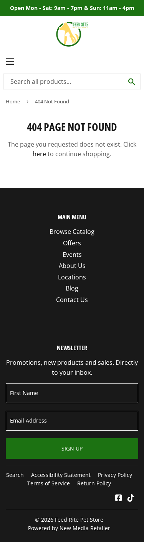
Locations (72, 277)
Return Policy (94, 483)
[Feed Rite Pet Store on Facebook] (118, 498)
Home (13, 101)
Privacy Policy (115, 474)
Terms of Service (48, 483)
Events (72, 254)
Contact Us (72, 299)
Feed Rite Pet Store (79, 519)
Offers (72, 243)
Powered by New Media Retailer (69, 528)
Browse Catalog (72, 231)
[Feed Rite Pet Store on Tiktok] (130, 498)
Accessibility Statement (61, 474)
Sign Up (72, 448)
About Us (72, 265)
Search (15, 474)
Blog (72, 288)
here (39, 154)
